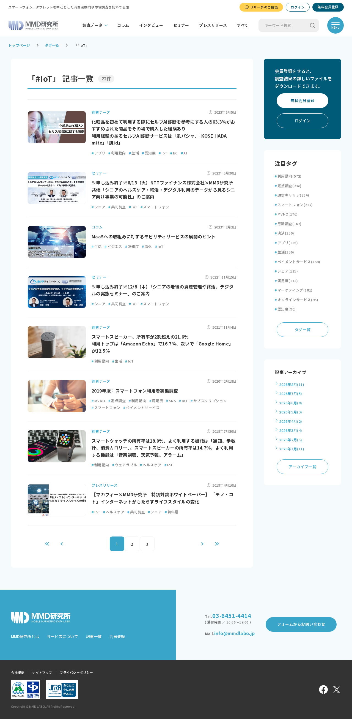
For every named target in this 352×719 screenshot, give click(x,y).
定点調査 (117, 400)
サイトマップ (42, 672)
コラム (123, 25)
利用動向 (117, 153)
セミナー (181, 25)
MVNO (98, 400)
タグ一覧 (52, 45)
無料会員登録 (328, 6)
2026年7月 (290, 393)
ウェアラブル (124, 464)
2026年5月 (290, 412)
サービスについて (62, 636)
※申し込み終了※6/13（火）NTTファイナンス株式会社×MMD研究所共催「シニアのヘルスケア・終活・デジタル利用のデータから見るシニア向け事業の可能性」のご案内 (163, 189)
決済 (284, 233)
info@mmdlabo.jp (234, 633)
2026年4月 (290, 421)
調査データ (92, 25)
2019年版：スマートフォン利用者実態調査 (135, 390)
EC (174, 153)
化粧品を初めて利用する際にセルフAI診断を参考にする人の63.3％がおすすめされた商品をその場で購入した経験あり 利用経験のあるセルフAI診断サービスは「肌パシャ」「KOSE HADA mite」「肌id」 (163, 132)
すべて (242, 25)
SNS (171, 400)
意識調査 (288, 223)
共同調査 (117, 206)
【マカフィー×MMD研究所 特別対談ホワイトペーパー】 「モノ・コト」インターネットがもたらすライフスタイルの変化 (162, 498)
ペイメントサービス (141, 407)
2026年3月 (290, 430)
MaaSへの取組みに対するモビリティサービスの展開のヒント (154, 236)
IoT (163, 153)
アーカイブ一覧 (302, 466)
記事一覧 (93, 636)
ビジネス (113, 246)
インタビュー (151, 25)
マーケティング (294, 290)
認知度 (149, 153)
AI (184, 153)
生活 (134, 153)
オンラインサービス (296, 299)
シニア (98, 206)
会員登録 (117, 636)
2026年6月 (290, 402)
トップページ (19, 45)
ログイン (297, 7)
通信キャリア (292, 195)
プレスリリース (213, 25)
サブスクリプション (209, 400)
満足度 (156, 400)
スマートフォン (155, 206)
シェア (286, 271)
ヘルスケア (150, 464)
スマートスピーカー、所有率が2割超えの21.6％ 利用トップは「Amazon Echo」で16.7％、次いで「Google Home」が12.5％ (162, 343)
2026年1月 (291, 448)
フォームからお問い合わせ (301, 624)
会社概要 (17, 672)
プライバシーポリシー (76, 672)
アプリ (98, 153)
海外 (147, 246)
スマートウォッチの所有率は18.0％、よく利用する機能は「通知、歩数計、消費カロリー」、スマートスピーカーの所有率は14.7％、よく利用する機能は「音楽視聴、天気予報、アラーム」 (163, 447)
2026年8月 (291, 384)
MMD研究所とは (25, 636)
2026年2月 (290, 439)
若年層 (171, 511)
